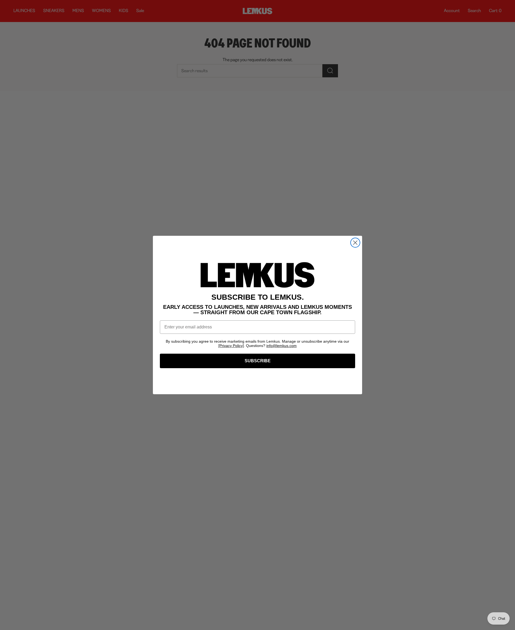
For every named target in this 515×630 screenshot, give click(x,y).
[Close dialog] (355, 242)
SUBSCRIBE (258, 361)
